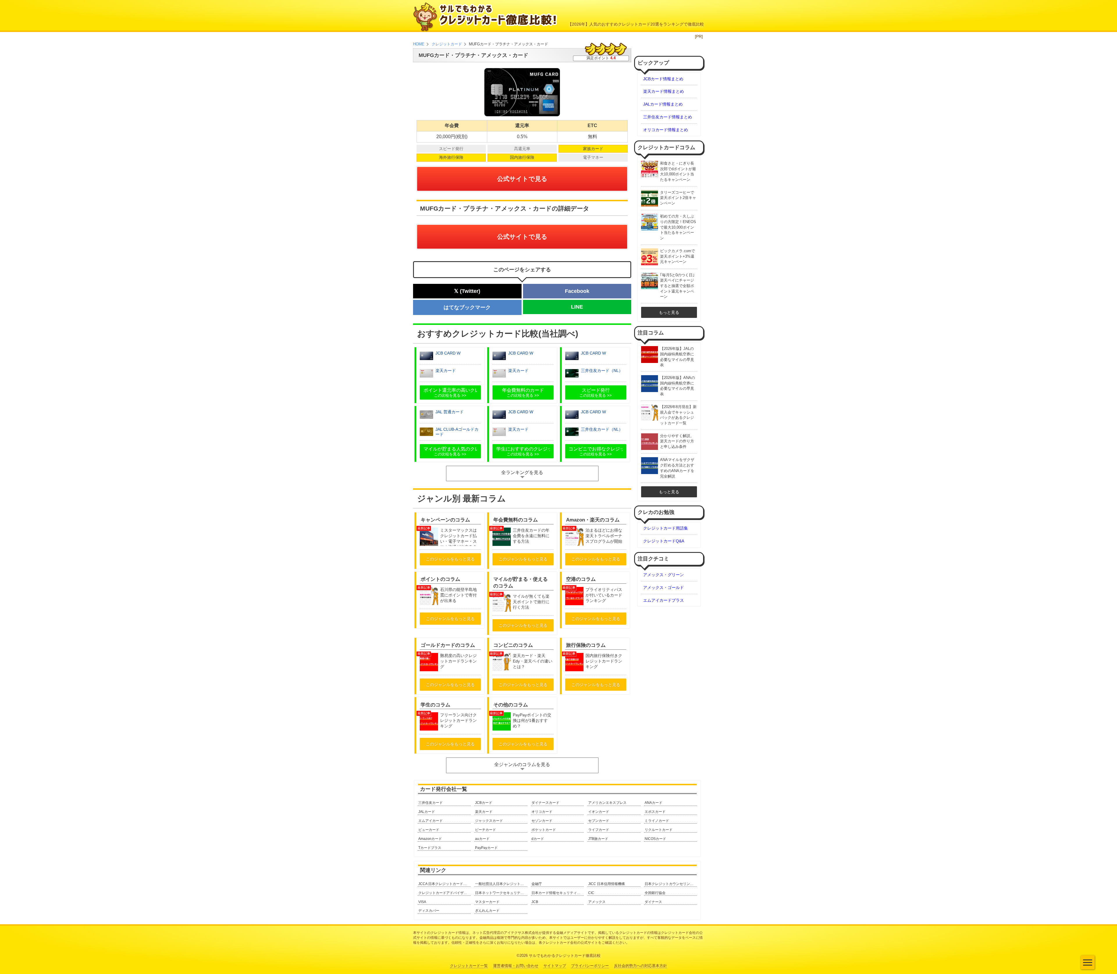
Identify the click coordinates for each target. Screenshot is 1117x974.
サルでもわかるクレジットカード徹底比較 (565, 955)
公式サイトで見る (522, 178)
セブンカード (598, 821)
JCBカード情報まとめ (663, 78)
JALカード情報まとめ (663, 104)
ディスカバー (428, 911)
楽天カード (483, 812)
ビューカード (428, 830)
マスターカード (487, 902)
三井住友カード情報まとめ (667, 117)
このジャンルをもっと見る (450, 559)
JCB (534, 902)
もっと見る (669, 312)
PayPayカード (486, 848)
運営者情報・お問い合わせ (515, 966)
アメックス (597, 902)
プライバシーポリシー (590, 966)
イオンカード (598, 812)
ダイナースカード (545, 803)
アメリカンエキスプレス (607, 803)
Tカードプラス (429, 848)
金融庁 (536, 884)
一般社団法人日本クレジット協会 (501, 884)
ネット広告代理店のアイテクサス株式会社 (505, 933)
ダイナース (653, 902)
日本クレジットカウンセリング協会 (671, 884)
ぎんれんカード (487, 911)
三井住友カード (430, 803)
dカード (537, 839)
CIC (591, 893)
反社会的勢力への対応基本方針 (640, 966)
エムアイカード (430, 821)
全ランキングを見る (522, 472)
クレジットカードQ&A (663, 541)
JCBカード (483, 803)
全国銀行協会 (655, 893)
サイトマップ (554, 966)
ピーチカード (485, 830)
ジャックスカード (489, 821)
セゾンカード (541, 821)
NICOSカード (655, 839)
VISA (422, 902)
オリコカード (541, 812)
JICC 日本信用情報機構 (606, 884)
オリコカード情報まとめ (665, 129)
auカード (482, 839)
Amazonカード (430, 839)
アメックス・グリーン (663, 574)
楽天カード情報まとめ (663, 91)
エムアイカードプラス (663, 600)
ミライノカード (657, 821)
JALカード (426, 812)
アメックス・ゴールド (663, 587)
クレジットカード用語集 (665, 528)
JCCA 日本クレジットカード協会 (444, 884)
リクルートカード (659, 830)
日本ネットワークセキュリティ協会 (501, 893)
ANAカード (653, 803)
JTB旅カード (598, 839)
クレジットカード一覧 (469, 966)
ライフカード (598, 830)
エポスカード (655, 812)
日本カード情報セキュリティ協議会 (557, 893)
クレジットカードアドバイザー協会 (444, 893)
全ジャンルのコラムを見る (522, 764)
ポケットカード (543, 830)
